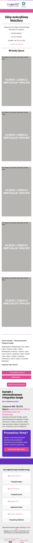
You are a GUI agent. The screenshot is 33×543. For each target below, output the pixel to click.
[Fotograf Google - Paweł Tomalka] (13, 7)
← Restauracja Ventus (16, 372)
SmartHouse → (16, 377)
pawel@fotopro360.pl (19, 409)
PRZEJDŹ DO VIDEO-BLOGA (16, 449)
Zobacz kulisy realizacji (16, 384)
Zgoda (10, 541)
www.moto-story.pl (16, 44)
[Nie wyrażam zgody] (18, 540)
